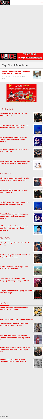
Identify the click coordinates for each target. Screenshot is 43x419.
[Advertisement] (21, 29)
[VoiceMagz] (5, 2)
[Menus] (41, 2)
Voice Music (17, 77)
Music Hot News (7, 77)
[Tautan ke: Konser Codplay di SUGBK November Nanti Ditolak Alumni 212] (37, 74)
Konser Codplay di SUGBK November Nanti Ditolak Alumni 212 (16, 73)
